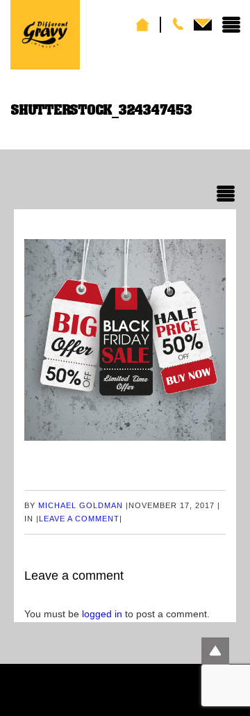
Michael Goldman (80, 505)
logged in (102, 613)
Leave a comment (79, 518)
